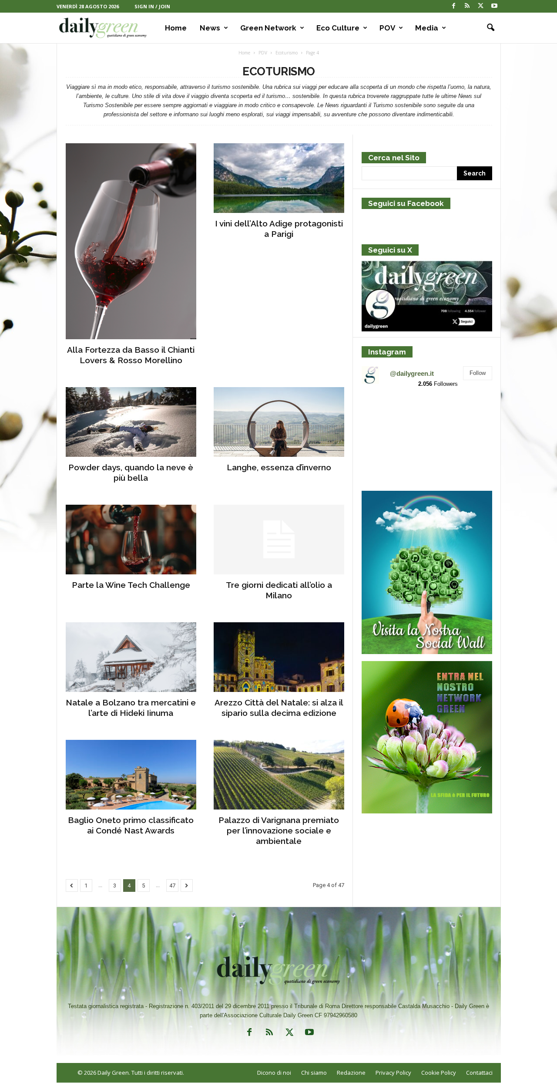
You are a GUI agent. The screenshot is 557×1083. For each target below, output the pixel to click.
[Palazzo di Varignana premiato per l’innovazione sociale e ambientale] (279, 775)
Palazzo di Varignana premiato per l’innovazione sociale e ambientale (278, 830)
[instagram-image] (383, 416)
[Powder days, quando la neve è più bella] (131, 422)
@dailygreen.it (412, 373)
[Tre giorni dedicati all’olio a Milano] (279, 539)
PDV (262, 53)
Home (176, 28)
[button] (487, 27)
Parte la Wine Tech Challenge (131, 585)
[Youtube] (494, 6)
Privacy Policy (393, 1072)
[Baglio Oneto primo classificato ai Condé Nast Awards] (131, 775)
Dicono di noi (274, 1072)
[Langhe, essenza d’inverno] (279, 422)
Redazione (351, 1072)
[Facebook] (454, 6)
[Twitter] (481, 6)
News (210, 28)
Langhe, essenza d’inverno (279, 467)
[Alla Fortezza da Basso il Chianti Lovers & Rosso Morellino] (131, 241)
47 (172, 885)
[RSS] (467, 6)
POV (387, 28)
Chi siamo (314, 1072)
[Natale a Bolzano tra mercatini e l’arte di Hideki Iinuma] (131, 657)
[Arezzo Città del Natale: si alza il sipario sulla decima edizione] (279, 657)
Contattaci (479, 1072)
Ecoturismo (286, 53)
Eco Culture (337, 28)
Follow (478, 373)
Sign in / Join (152, 6)
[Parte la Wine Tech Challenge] (131, 539)
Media (426, 28)
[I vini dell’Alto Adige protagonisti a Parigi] (279, 178)
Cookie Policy (438, 1072)
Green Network (268, 28)
